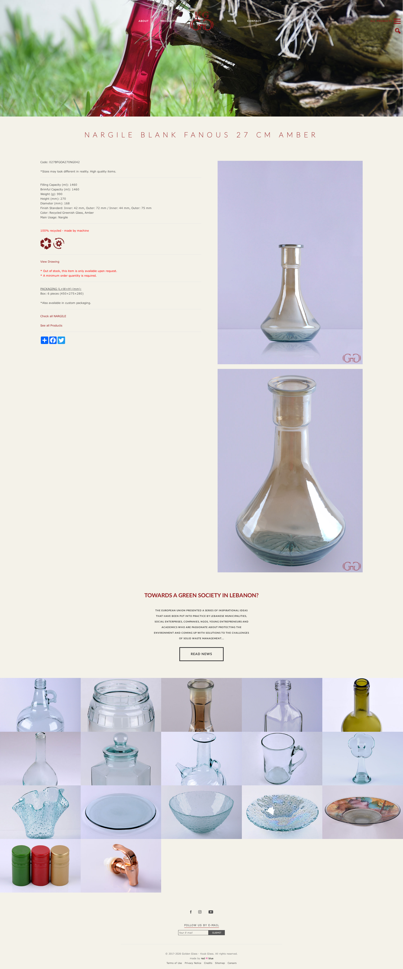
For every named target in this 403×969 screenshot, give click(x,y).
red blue (207, 958)
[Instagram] (202, 912)
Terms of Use (174, 963)
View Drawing (49, 261)
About (144, 21)
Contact (254, 21)
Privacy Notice (193, 963)
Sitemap (220, 963)
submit (216, 932)
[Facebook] (193, 912)
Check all (53, 316)
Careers (232, 963)
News (231, 21)
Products (168, 21)
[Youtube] (210, 912)
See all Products (51, 325)
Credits (208, 963)
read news (201, 654)
